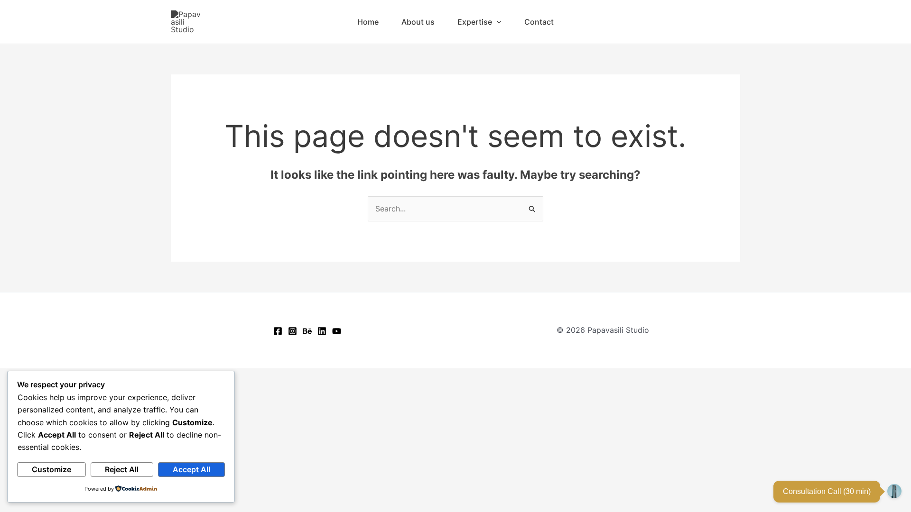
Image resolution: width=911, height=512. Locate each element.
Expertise (474, 22)
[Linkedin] (321, 331)
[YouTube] (336, 331)
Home (368, 22)
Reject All (122, 469)
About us (418, 22)
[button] (497, 22)
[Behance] (307, 331)
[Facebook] (277, 331)
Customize (51, 469)
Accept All (191, 469)
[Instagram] (292, 331)
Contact (539, 22)
